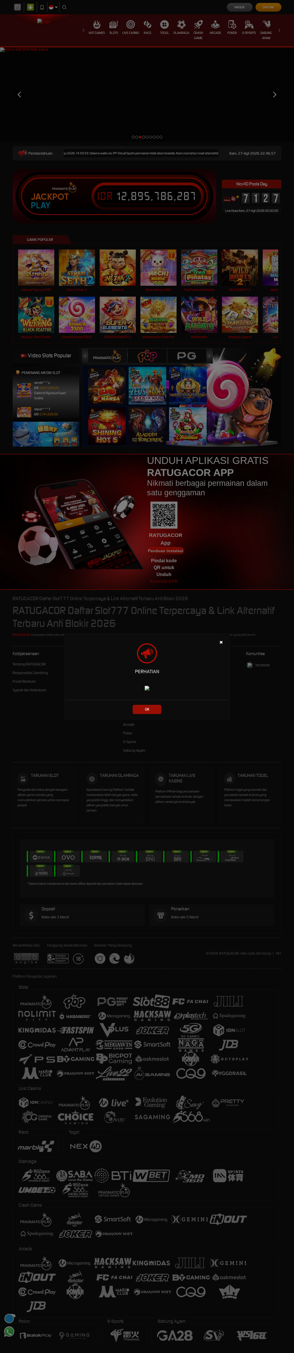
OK (147, 709)
